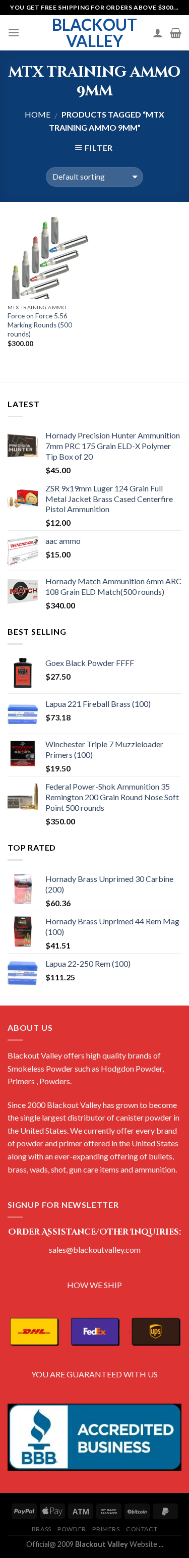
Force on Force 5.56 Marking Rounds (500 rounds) (40, 325)
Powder (71, 1529)
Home (37, 114)
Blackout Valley (94, 33)
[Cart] (175, 33)
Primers (105, 1529)
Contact (141, 1529)
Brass (41, 1529)
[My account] (158, 33)
